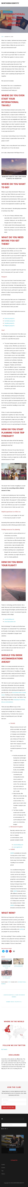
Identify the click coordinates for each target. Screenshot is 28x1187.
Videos (3, 1174)
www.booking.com (9, 619)
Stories (3, 1168)
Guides (3, 1165)
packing (21, 929)
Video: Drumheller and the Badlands (18, 965)
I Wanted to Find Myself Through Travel (6, 966)
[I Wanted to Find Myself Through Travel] (6, 961)
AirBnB (12, 853)
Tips (2, 36)
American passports (9, 319)
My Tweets (4, 1049)
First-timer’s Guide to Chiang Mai (6, 977)
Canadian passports (9, 323)
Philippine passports (9, 326)
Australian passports (9, 321)
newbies (3, 984)
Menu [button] (24, 3)
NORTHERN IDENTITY (10, 3)
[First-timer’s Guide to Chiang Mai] (6, 973)
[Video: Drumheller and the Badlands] (18, 961)
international (22, 982)
